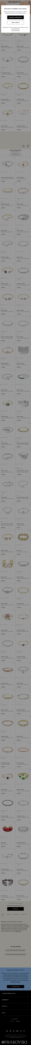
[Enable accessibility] (3, 1042)
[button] (27, 6)
